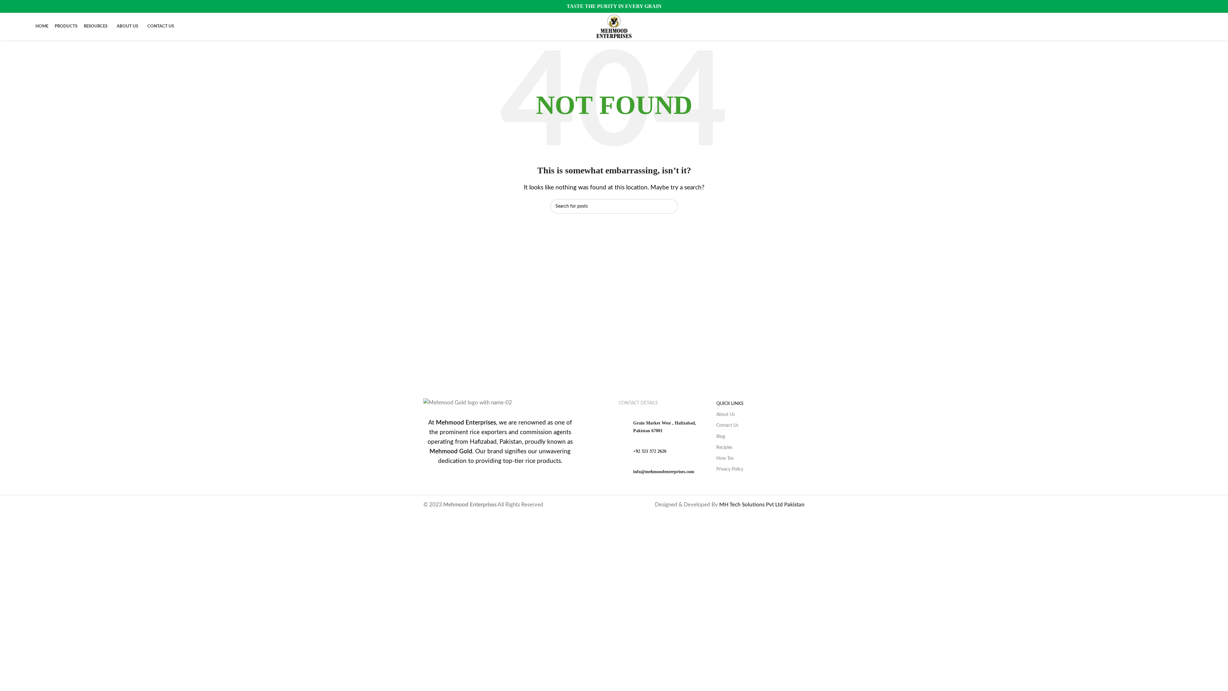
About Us (725, 414)
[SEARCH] (670, 206)
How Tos (725, 458)
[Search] (1190, 26)
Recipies (724, 447)
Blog (720, 436)
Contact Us (727, 425)
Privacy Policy (729, 469)
